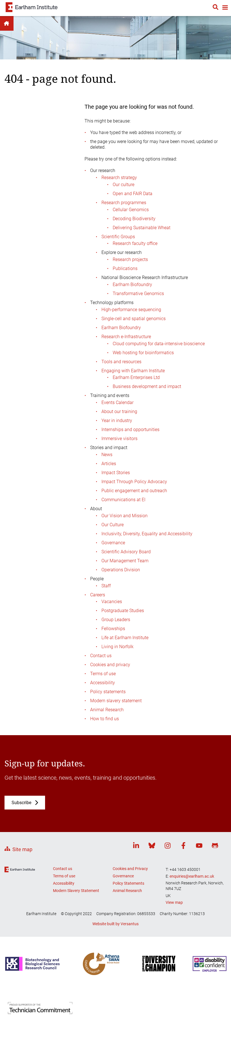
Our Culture (112, 524)
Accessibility (102, 682)
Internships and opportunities (130, 429)
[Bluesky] (152, 846)
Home (7, 23)
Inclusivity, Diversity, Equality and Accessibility (146, 533)
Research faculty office (135, 243)
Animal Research (107, 709)
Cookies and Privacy (130, 869)
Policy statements (108, 691)
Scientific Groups (118, 236)
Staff (106, 585)
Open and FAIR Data (132, 193)
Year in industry (116, 420)
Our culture (123, 184)
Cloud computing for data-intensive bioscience (159, 343)
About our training (119, 411)
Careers (97, 594)
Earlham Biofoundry (132, 284)
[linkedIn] (136, 846)
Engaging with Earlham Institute (133, 370)
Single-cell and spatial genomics (133, 318)
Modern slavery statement (116, 700)
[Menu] (225, 8)
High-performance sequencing (131, 309)
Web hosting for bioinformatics (143, 352)
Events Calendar (117, 402)
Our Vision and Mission (124, 515)
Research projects (130, 259)
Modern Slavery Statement (76, 891)
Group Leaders (115, 619)
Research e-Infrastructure (126, 336)
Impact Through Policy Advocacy (134, 481)
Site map (22, 849)
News (106, 454)
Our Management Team (124, 560)
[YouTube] (199, 846)
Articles (108, 463)
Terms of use (103, 673)
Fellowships (113, 628)
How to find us (104, 718)
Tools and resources (121, 361)
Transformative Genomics (138, 293)
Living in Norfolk (117, 646)
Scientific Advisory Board (126, 551)
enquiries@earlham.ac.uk (192, 876)
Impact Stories (115, 472)
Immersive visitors (119, 438)
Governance (113, 542)
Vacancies (111, 601)
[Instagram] (168, 846)
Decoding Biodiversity (134, 218)
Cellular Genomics (131, 209)
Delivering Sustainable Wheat (141, 227)
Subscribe (21, 802)
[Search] (215, 8)
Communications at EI (123, 499)
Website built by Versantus (115, 924)
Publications (125, 268)
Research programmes (123, 202)
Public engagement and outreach (134, 490)
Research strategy (119, 177)
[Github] (215, 846)
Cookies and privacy (110, 664)
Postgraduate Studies (122, 610)
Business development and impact (147, 386)
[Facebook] (183, 846)
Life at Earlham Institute (124, 637)
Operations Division (120, 569)
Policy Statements (128, 883)
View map (174, 902)
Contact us (101, 655)
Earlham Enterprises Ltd (136, 377)
